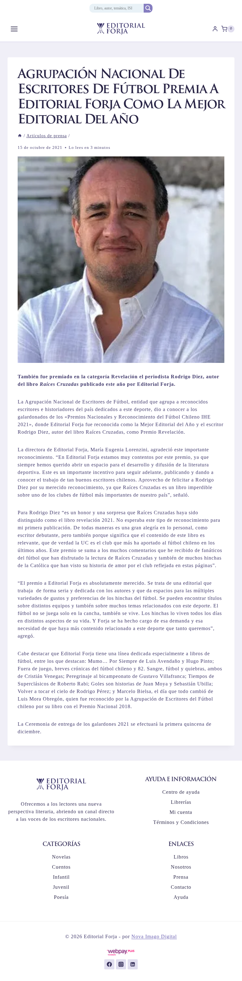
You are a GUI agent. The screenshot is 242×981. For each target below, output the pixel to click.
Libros (181, 857)
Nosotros (181, 867)
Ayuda (181, 897)
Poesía (61, 897)
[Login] (215, 29)
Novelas (61, 857)
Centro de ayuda (181, 792)
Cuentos (61, 867)
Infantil (61, 877)
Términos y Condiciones (181, 822)
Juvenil (61, 887)
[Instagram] (121, 964)
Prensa (180, 877)
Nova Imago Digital (154, 936)
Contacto (181, 887)
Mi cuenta (181, 812)
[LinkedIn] (133, 964)
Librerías (181, 802)
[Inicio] (20, 135)
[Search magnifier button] (148, 8)
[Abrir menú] (14, 29)
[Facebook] (109, 964)
